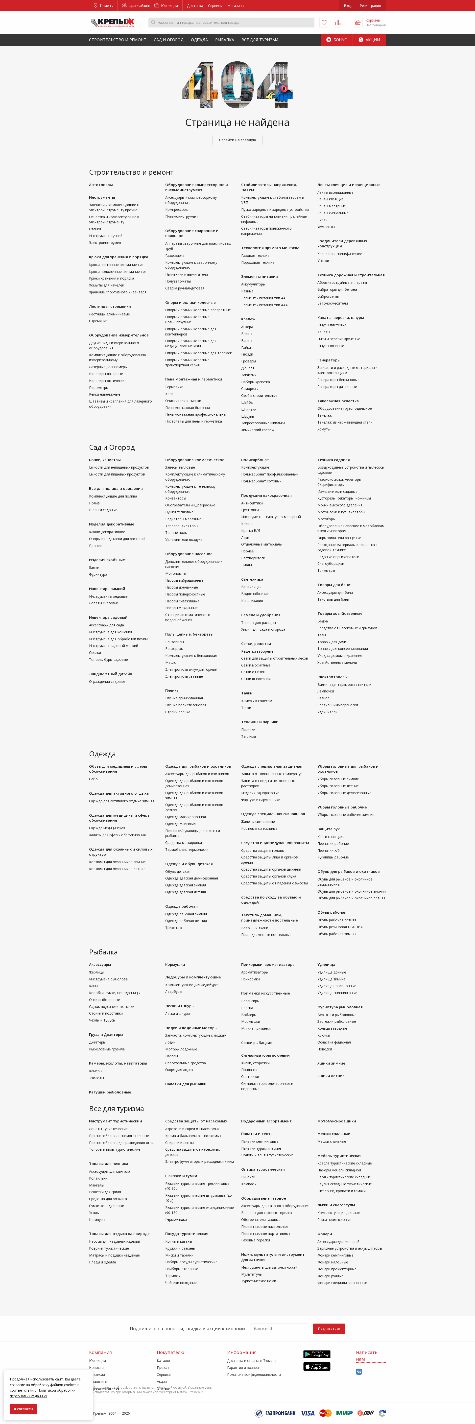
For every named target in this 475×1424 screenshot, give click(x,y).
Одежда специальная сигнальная (273, 813)
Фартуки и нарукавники (260, 799)
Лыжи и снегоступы (336, 1204)
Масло (170, 662)
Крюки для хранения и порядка (118, 256)
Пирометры (99, 387)
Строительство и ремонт (117, 40)
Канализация (252, 600)
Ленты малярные (331, 206)
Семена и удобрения (261, 614)
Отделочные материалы (261, 544)
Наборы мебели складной (339, 1170)
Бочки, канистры (105, 459)
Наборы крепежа (255, 382)
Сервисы (215, 5)
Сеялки (95, 652)
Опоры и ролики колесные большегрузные (187, 319)
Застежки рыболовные (336, 1021)
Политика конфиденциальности (254, 1374)
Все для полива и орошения (116, 488)
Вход (348, 5)
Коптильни (98, 1178)
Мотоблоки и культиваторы (341, 512)
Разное (323, 698)
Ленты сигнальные (333, 213)
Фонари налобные (332, 1262)
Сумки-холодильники (106, 1205)
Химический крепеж (257, 429)
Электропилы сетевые (184, 676)
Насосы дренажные (181, 587)
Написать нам (367, 1355)
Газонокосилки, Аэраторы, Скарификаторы (339, 482)
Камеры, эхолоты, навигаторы (118, 1063)
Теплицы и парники (260, 721)
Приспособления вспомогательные (119, 1135)
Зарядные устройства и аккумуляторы (349, 1248)
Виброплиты (328, 296)
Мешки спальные (333, 1133)
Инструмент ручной (105, 235)
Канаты (323, 332)
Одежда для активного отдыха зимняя (121, 801)
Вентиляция (251, 586)
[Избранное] (324, 22)
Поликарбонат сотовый (261, 481)
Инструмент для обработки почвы (118, 639)
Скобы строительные (259, 395)
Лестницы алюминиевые (109, 314)
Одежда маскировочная (185, 816)
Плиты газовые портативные (265, 1233)
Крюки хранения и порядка (111, 278)
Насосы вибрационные (184, 580)
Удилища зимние (331, 979)
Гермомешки (176, 1219)
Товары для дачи (331, 642)
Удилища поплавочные (336, 985)
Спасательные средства (185, 1063)
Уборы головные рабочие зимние (345, 814)
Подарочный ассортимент (266, 1120)
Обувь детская (177, 871)
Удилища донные (331, 972)
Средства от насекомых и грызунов (347, 628)
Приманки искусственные (265, 993)
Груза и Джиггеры (106, 1034)
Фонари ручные (330, 1276)
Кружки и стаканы (180, 1248)
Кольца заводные (332, 1028)
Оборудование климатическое (194, 459)
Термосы (172, 1275)
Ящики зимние (331, 1063)
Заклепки (249, 375)
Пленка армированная (184, 698)
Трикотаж (173, 927)
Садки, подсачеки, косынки (111, 1006)
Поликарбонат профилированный (269, 474)
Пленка (172, 690)
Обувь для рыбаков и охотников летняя (351, 898)
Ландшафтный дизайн (110, 673)
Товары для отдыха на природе (119, 1233)
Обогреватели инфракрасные (190, 505)
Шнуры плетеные (331, 325)
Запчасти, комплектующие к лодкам (195, 1035)
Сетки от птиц (253, 671)
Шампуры (97, 1219)
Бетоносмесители (332, 303)
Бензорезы (174, 648)
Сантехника (252, 579)
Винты (246, 340)
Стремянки (98, 320)
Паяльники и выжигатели (186, 274)
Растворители (253, 558)
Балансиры (250, 1000)
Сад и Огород (169, 40)
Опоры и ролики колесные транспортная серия (187, 362)
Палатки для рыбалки (186, 1083)
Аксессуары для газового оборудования (275, 1205)
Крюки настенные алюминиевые (116, 264)
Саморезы (249, 388)
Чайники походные (181, 1282)
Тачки (247, 692)
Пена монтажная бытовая (187, 407)
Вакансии (97, 1374)
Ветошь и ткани (254, 928)
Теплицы (248, 736)
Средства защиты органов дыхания (271, 869)
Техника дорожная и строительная (351, 274)
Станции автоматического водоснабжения (187, 617)
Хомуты (323, 429)
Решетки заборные (257, 651)
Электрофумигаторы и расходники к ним (199, 1161)
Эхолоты (96, 1077)
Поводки (324, 1049)
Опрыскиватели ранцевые (339, 537)
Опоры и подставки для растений (117, 538)
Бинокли (248, 1177)
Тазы (321, 635)
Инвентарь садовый (108, 617)
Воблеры (249, 1014)
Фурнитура (98, 574)
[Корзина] (358, 22)
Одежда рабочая (181, 906)
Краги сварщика (330, 836)
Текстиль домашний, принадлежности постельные (269, 917)
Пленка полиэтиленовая (185, 705)
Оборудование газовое (263, 1198)
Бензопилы (174, 642)
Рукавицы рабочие (333, 857)
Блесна (247, 1007)
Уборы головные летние (338, 785)
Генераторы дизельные (337, 386)
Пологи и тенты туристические (267, 1155)
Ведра (322, 621)
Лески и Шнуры (179, 1005)
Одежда (199, 40)
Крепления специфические (339, 253)
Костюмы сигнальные (259, 828)
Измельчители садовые (337, 491)
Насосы (171, 1056)
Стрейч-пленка (177, 712)
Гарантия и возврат (244, 1367)
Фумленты (326, 226)
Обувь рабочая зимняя (336, 933)
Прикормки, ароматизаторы (268, 964)
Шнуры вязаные (330, 345)
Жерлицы (96, 972)
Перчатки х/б (328, 850)
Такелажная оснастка (338, 400)
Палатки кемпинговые (260, 1141)
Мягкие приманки (256, 1028)
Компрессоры (176, 209)
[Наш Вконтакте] (359, 1372)
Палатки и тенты (257, 1133)
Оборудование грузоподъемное (344, 408)
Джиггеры (97, 1042)
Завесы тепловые (180, 467)
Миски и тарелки (179, 1255)
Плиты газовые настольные (264, 1226)
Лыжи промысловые (334, 1219)
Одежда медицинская (107, 828)
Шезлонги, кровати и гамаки (341, 1190)
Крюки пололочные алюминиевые (117, 271)
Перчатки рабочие (333, 843)
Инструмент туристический (115, 1120)
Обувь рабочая (331, 912)
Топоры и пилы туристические (114, 1149)
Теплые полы (176, 532)
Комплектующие (255, 467)
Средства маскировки (183, 842)
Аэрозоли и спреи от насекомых (192, 1128)
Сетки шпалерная (256, 678)
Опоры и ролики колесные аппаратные (198, 310)
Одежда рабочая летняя (186, 920)
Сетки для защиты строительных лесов (274, 658)
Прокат (163, 1367)
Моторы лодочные (181, 1049)
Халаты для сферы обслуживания (117, 834)
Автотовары (101, 184)
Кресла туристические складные (344, 1163)
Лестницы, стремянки (110, 306)
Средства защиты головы (263, 850)
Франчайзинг (139, 5)
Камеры (95, 1070)
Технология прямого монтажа (270, 247)
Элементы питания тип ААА (264, 305)
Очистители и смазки (183, 400)
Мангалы (96, 1185)
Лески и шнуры (177, 1013)
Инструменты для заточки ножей (269, 1267)
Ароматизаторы (254, 972)
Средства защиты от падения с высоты (274, 883)
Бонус (339, 40)
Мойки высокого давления (339, 505)
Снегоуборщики (330, 563)
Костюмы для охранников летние (117, 868)
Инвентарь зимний (107, 588)
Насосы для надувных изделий (114, 1241)
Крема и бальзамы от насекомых (193, 1135)
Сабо (93, 779)
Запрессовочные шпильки (263, 423)
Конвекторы (175, 498)
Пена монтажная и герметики (193, 379)
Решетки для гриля (105, 1191)
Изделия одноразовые (260, 792)
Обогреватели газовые (261, 1219)
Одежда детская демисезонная (191, 878)
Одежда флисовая (180, 823)
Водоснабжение (255, 593)
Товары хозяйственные (339, 613)
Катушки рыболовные (110, 1092)
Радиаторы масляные (183, 519)
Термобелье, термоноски (187, 849)
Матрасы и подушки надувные (114, 1255)
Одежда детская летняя (185, 892)
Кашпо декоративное (107, 531)
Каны (93, 985)
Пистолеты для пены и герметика (193, 421)
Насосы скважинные (182, 601)
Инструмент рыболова (108, 979)
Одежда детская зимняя (185, 885)
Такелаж (324, 415)
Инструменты (102, 197)
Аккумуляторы (253, 284)
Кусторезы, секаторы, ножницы (344, 498)
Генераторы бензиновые (338, 379)
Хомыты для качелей (106, 285)
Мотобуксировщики (336, 1120)
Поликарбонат (255, 459)
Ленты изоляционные (335, 192)
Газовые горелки (255, 1240)
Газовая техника (255, 255)
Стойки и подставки (106, 1013)
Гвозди (247, 354)
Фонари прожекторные (336, 1269)
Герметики (174, 386)
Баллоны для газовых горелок (266, 1212)
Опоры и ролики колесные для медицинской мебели (190, 343)
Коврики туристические (109, 1248)
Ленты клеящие (330, 199)
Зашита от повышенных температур (272, 773)
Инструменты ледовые (108, 596)
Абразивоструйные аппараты (342, 282)
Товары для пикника (108, 1163)
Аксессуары (100, 964)
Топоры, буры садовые (108, 659)
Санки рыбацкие (256, 1042)
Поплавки (249, 1069)
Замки (94, 567)
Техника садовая (333, 459)
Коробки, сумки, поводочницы (114, 992)
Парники (248, 729)
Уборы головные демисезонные (344, 792)
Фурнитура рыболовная (340, 1006)
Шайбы (247, 402)
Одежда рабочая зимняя (186, 914)
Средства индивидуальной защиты (275, 842)
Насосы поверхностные (185, 594)
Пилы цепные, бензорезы (189, 634)
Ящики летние (331, 1075)
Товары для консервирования (342, 648)
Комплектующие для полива (113, 496)
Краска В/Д (250, 530)
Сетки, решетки (256, 643)
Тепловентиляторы (181, 525)
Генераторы (328, 359)
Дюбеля (248, 368)
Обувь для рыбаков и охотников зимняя (351, 891)
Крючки (323, 1035)
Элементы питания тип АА (263, 298)
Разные (247, 291)
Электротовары (332, 676)
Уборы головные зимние (338, 779)
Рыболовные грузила (107, 1049)
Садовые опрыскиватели (338, 556)
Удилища (326, 964)
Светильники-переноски (337, 705)
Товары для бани (333, 584)
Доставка (195, 5)
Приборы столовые (181, 1268)
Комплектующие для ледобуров (192, 984)
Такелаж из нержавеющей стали (345, 422)
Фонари (324, 1233)
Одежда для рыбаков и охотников (198, 766)
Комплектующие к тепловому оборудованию (190, 489)
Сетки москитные (256, 665)
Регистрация (370, 5)
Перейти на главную (237, 140)
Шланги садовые (103, 509)
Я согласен (23, 1408)
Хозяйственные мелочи (337, 662)
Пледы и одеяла (102, 1262)
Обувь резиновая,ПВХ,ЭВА (340, 927)
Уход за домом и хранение (339, 655)
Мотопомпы (175, 573)
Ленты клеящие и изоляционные (348, 184)
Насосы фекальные (181, 607)
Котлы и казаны (178, 1241)
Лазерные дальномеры (108, 366)
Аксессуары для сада (106, 625)
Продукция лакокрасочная (266, 495)
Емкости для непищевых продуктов (119, 467)
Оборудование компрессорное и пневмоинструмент (196, 187)
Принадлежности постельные (266, 934)
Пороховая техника (257, 262)
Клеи (169, 393)
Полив (94, 503)
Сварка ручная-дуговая (184, 288)
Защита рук (328, 828)
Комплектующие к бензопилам (191, 655)
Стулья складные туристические (344, 1184)
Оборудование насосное (189, 553)
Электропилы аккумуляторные (191, 669)
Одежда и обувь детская (189, 863)
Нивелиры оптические (107, 380)
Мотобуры (326, 519)
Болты (246, 333)
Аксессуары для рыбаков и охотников (197, 773)
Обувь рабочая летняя (336, 920)
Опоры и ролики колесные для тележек (198, 353)
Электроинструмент (106, 242)
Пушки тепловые (179, 512)
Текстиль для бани (333, 599)
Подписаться (329, 1328)
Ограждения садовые (107, 681)
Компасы (248, 1184)
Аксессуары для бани (335, 592)
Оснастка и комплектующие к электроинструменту (114, 219)
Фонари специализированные (342, 1282)
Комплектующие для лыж (338, 1212)
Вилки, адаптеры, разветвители (344, 684)
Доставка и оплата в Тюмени (252, 1360)
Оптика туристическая (263, 1169)
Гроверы (248, 361)
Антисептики (252, 503)
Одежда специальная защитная (271, 766)
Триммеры (326, 570)
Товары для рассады (258, 622)
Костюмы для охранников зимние (117, 861)
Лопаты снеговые (104, 603)
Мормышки (250, 1021)
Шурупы (248, 416)
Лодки (170, 1042)
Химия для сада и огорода (263, 629)
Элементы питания (259, 276)
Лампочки (325, 691)
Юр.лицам (169, 5)
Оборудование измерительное (119, 334)
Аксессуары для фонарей (338, 1241)
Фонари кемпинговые (335, 1255)
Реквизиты (98, 1381)
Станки (95, 229)
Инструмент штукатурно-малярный (271, 516)
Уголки (323, 260)
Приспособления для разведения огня (121, 1142)
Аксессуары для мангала (109, 1171)
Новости (96, 1367)
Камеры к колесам (256, 700)
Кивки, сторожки (255, 1063)
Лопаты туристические (108, 1128)
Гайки (246, 347)
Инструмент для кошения (110, 632)
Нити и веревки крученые (338, 338)
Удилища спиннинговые (337, 992)
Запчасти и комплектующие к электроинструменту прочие (114, 207)
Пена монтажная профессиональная (196, 414)
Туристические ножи (258, 1281)
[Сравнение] (338, 22)
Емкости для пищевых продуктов (117, 474)
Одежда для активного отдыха (119, 793)
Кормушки (175, 964)
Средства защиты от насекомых (196, 1120)
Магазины (235, 5)
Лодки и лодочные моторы (191, 1027)
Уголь (94, 1212)
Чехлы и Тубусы (102, 1020)
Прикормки (250, 979)
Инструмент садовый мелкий (113, 645)
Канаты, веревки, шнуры (340, 317)
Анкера (247, 326)
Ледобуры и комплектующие (193, 976)
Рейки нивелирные (104, 394)
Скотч (322, 219)
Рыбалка (224, 40)
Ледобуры (173, 991)
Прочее (95, 545)
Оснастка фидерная (334, 1042)
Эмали (246, 565)
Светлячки (250, 1076)
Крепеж (248, 318)
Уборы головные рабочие (342, 807)
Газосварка (175, 255)
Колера (247, 523)
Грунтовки (250, 509)
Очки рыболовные (104, 999)
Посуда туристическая (186, 1233)
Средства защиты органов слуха (268, 876)
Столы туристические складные (344, 1177)
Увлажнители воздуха (183, 539)
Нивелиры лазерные (106, 373)
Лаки (245, 537)
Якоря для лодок (179, 1069)
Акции (372, 40)
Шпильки (248, 409)
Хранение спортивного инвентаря (117, 292)
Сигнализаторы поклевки (265, 1055)
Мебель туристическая (339, 1155)
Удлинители (327, 712)
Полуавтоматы (178, 281)
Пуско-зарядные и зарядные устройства (275, 209)
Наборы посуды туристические (191, 1261)
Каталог (164, 1360)
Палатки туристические (261, 1148)
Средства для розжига (108, 1198)
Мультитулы (251, 1274)
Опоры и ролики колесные (190, 302)
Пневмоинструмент (181, 216)
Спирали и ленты (179, 1142)
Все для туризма (260, 40)
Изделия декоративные (111, 524)
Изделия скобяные (107, 559)
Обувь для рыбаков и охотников (348, 871)
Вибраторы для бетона (337, 289)
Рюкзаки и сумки (181, 1175)
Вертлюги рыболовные (336, 1014)
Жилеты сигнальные (258, 821)
